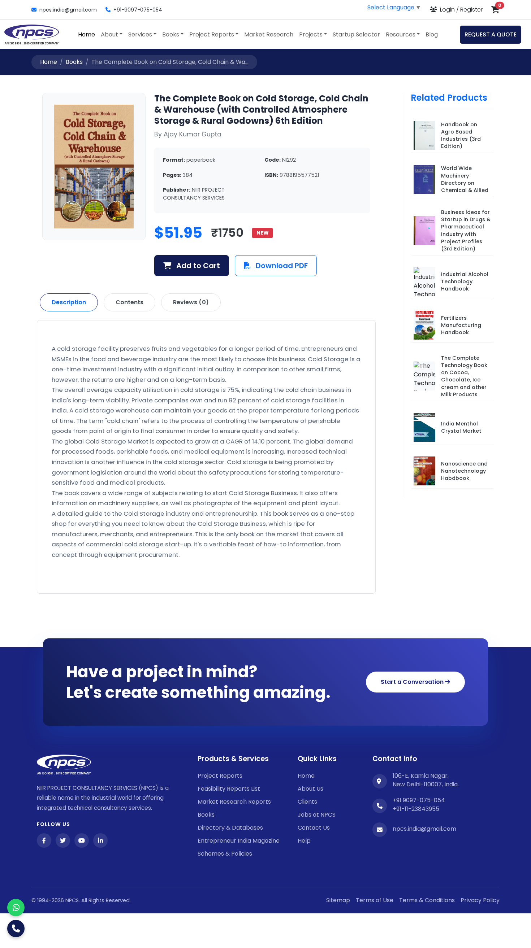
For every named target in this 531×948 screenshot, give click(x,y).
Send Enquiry (265, 563)
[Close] (401, 378)
